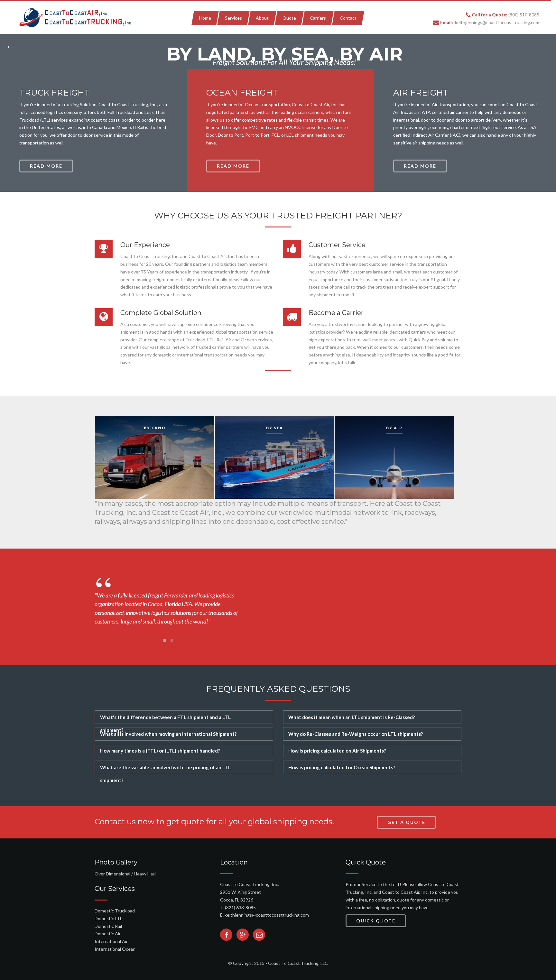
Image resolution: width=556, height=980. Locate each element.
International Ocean (115, 949)
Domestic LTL (108, 918)
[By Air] (274, 456)
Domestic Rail (108, 926)
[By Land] (154, 456)
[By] (394, 456)
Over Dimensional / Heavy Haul (125, 873)
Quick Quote (375, 920)
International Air (111, 941)
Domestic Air (108, 933)
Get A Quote (406, 822)
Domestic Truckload (115, 910)
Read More (46, 166)
